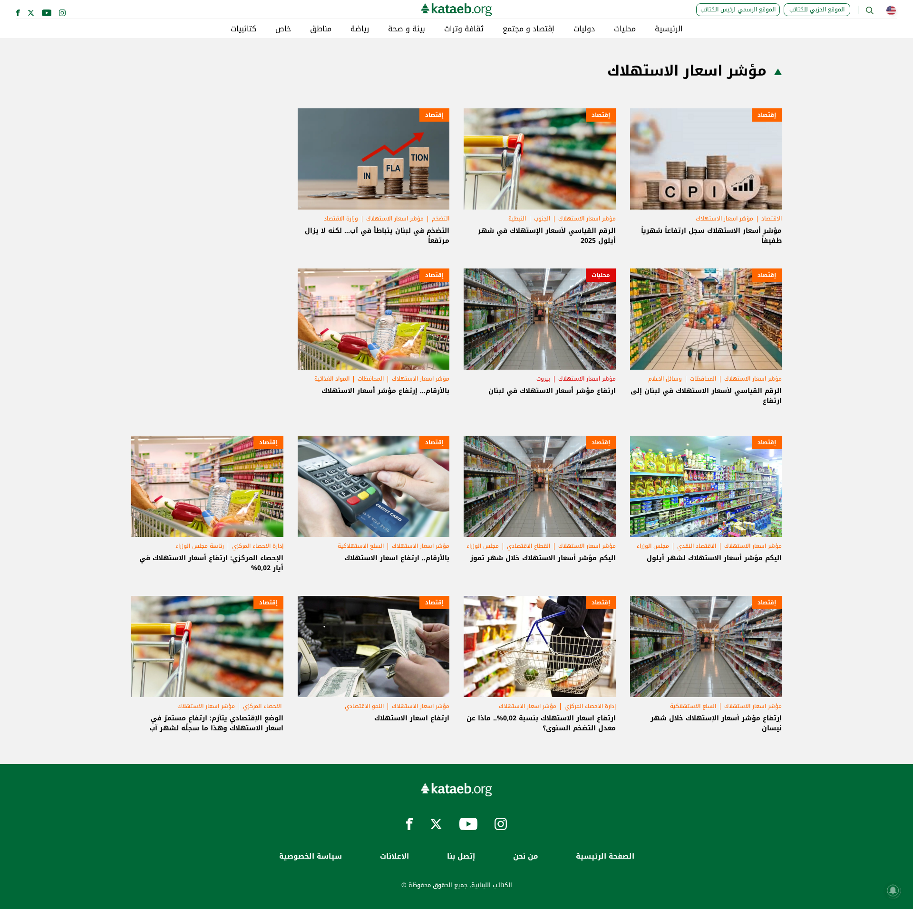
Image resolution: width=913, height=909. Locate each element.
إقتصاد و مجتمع (528, 29)
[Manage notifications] (893, 890)
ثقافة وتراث (464, 29)
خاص (283, 29)
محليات (625, 29)
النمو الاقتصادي (364, 706)
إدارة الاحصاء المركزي (257, 546)
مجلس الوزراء (653, 546)
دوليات (584, 29)
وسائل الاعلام (665, 378)
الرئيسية (669, 29)
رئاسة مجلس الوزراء (199, 546)
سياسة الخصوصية (310, 856)
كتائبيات (243, 29)
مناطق (320, 29)
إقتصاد (767, 115)
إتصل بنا (461, 856)
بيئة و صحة (406, 29)
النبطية (517, 218)
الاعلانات (394, 856)
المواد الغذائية (332, 378)
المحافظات (703, 378)
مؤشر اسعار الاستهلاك (724, 218)
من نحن (525, 856)
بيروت (543, 378)
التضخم (440, 218)
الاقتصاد (771, 218)
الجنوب (542, 218)
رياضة (359, 29)
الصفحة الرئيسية (605, 856)
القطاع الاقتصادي (528, 546)
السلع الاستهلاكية (361, 546)
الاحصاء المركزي (263, 706)
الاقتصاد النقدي (696, 546)
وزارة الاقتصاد (341, 218)
